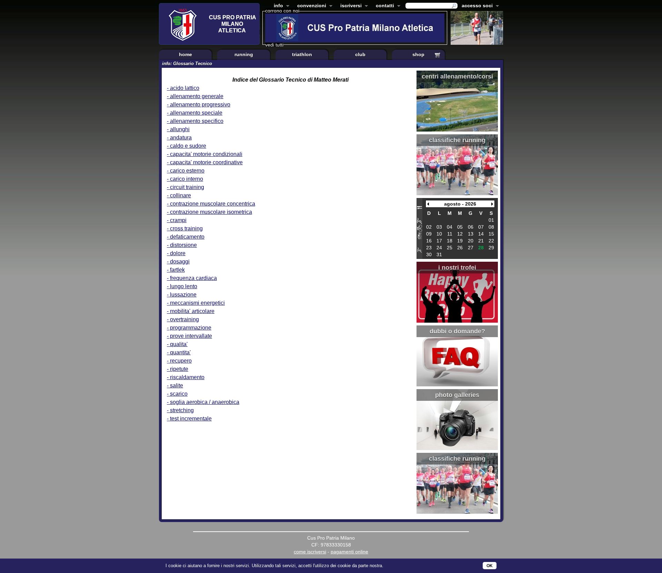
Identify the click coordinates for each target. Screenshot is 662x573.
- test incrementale (189, 418)
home (185, 54)
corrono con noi (282, 10)
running (243, 54)
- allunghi (178, 129)
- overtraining (183, 319)
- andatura (179, 137)
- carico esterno (185, 171)
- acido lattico (183, 88)
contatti (383, 6)
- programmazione (189, 328)
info (277, 6)
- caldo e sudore (186, 146)
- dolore (176, 253)
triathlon (302, 54)
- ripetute (177, 369)
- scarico (177, 394)
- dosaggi (178, 261)
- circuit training (185, 187)
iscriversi (350, 6)
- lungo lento (182, 286)
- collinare (179, 195)
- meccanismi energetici (196, 303)
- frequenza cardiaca (192, 278)
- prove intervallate (189, 336)
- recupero (179, 361)
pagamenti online (349, 551)
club (360, 54)
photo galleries (457, 395)
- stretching (180, 410)
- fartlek (176, 270)
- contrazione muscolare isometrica (209, 212)
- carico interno (185, 179)
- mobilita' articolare (190, 311)
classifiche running (457, 140)
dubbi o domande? (457, 331)
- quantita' (179, 352)
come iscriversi (310, 551)
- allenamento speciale (194, 113)
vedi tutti (274, 45)
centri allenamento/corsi (457, 76)
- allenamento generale (195, 96)
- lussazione (182, 295)
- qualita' (177, 344)
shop (418, 54)
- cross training (185, 228)
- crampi (177, 220)
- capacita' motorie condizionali (204, 154)
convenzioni (310, 6)
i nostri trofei (457, 267)
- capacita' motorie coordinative (205, 162)
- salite (175, 385)
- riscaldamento (185, 377)
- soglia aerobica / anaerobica (203, 402)
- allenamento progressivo (198, 104)
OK (490, 565)
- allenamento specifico (195, 121)
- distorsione (182, 245)
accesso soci (476, 6)
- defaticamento (185, 237)
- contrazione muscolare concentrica (211, 204)
